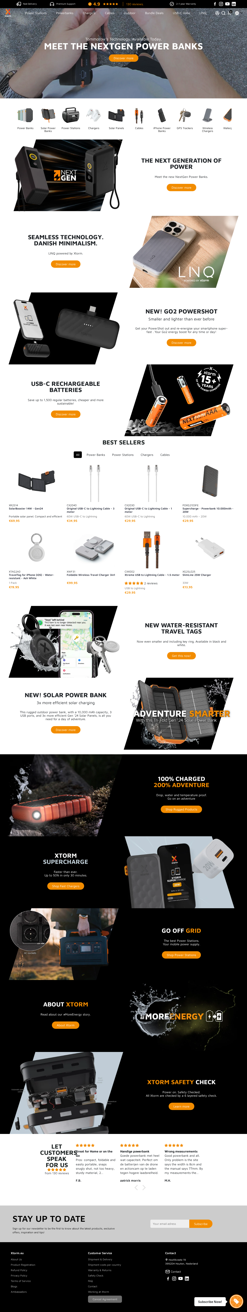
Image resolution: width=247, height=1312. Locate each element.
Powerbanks (64, 13)
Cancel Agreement (105, 1299)
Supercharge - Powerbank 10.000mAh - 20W (208, 508)
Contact (92, 1286)
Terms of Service (21, 1280)
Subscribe (201, 1224)
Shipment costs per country (104, 1264)
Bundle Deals (154, 13)
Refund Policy (19, 1270)
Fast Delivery (30, 3)
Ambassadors (19, 1291)
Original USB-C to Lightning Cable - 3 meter (90, 508)
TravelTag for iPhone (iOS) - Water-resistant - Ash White (31, 575)
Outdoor (129, 13)
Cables (109, 13)
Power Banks (96, 454)
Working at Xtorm (98, 1291)
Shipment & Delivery (100, 1259)
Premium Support (65, 3)
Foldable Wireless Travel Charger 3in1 (91, 573)
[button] (137, 1187)
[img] (57, 1169)
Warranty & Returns (99, 1270)
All (78, 454)
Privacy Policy (19, 1275)
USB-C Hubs (181, 13)
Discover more (124, 58)
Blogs (14, 1286)
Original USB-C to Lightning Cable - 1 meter (148, 508)
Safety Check (95, 1275)
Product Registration (23, 1264)
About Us (16, 1259)
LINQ (203, 13)
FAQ (90, 1280)
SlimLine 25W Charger (197, 573)
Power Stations (36, 13)
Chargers (89, 13)
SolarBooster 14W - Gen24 (26, 507)
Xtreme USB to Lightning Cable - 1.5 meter (152, 573)
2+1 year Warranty (186, 3)
